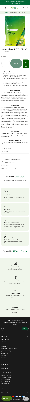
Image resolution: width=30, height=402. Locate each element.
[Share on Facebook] (6, 168)
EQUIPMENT (4, 355)
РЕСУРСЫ (3, 358)
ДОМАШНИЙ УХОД (6, 351)
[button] (2, 8)
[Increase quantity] (8, 63)
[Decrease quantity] (3, 63)
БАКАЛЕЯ (3, 346)
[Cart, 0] (27, 8)
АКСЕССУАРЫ (4, 353)
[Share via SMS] (15, 168)
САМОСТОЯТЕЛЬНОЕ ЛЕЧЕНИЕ (9, 349)
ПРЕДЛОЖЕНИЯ (5, 339)
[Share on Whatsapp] (9, 168)
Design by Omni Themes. (21, 399)
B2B (2, 360)
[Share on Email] (12, 168)
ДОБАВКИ (3, 342)
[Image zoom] (15, 31)
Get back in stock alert (25, 63)
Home (6, 12)
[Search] (5, 8)
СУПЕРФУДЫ (4, 344)
